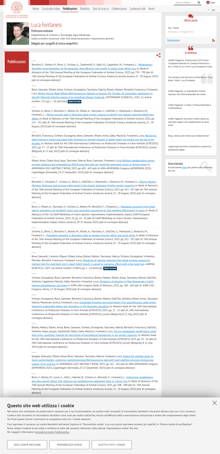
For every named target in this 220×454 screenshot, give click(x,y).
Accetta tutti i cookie (111, 444)
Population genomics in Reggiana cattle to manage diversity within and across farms (90, 235)
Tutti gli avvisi (173, 40)
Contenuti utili (137, 8)
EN (213, 10)
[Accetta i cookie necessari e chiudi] (214, 403)
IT (208, 10)
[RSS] (213, 40)
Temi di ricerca (101, 8)
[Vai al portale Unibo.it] (16, 10)
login (184, 167)
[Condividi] (158, 55)
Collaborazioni (119, 8)
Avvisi (151, 8)
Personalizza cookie (69, 444)
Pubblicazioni (70, 8)
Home (36, 8)
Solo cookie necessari (27, 444)
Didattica (85, 8)
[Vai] (198, 2)
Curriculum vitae (51, 8)
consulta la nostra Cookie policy (52, 432)
